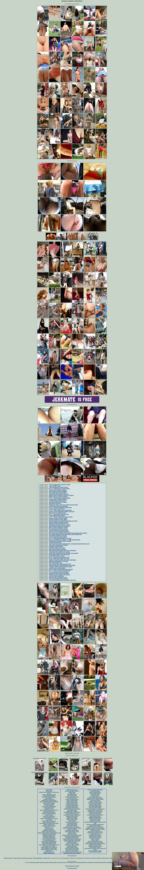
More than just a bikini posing (57, 512)
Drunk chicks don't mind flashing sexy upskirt (62, 565)
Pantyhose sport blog (44, 862)
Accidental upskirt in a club (56, 556)
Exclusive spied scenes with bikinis (59, 573)
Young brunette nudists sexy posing (59, 551)
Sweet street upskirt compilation (58, 491)
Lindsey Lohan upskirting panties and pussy (61, 511)
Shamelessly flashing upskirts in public (60, 541)
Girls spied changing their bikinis (58, 545)
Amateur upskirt (46, 858)
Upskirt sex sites (8, 858)
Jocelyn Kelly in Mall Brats (56, 576)
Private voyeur (17, 858)
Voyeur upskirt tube (72, 855)
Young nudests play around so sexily (59, 484)
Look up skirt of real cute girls (61, 570)
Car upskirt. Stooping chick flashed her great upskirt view (65, 534)
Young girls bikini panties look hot (58, 494)
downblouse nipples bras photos (58, 506)
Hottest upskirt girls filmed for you (58, 523)
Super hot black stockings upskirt (58, 522)
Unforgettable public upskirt (57, 515)
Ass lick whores (90, 862)
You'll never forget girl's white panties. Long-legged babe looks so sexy (69, 543)
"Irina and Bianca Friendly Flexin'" (58, 487)
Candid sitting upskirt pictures (57, 500)
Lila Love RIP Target (54, 486)
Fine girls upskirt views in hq (61, 557)
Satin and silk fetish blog (81, 862)
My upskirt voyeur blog (96, 858)
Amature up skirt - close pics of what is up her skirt (63, 504)
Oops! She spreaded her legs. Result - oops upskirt (63, 553)
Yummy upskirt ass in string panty (58, 530)
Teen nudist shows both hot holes (58, 572)
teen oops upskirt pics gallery (57, 549)
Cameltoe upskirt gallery (56, 546)
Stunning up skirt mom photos (57, 490)
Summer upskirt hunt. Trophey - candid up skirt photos (64, 539)
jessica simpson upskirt (95, 821)
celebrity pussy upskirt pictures (58, 499)
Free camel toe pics (62, 862)
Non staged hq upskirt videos (61, 498)
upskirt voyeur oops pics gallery (58, 518)
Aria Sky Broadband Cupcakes (58, 535)
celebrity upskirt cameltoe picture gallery (60, 566)
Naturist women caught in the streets (59, 574)
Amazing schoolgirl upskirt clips (62, 507)
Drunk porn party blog (34, 862)
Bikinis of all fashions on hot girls (58, 561)
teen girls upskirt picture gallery (58, 502)
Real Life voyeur (105, 858)
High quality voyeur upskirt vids (62, 510)
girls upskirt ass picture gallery (58, 492)
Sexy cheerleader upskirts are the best (60, 564)
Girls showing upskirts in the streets (59, 526)
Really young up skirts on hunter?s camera (61, 495)
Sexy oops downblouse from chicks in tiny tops (62, 580)
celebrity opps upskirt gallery (57, 568)
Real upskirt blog (38, 858)
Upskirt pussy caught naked (61, 488)
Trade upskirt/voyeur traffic (72, 866)
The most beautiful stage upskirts (58, 578)
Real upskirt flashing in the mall (62, 538)
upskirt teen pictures (55, 503)
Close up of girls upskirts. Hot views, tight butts (62, 560)
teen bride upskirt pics (55, 562)
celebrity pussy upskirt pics (57, 508)
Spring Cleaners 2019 (55, 542)
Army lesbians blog (71, 862)
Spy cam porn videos (27, 858)
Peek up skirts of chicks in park (58, 577)
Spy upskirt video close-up (61, 514)
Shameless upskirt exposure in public (59, 525)
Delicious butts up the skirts (57, 547)
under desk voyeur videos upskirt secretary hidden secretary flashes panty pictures (72, 821)
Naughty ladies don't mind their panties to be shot (63, 521)
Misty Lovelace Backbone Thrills (58, 527)
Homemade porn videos (56, 858)
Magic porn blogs (53, 862)
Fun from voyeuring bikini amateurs (59, 531)
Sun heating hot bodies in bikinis (58, 529)
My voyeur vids (87, 858)
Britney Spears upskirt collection (58, 496)
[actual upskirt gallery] (101, 66)
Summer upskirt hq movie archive (63, 517)
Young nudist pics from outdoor (58, 537)
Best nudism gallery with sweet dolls (59, 554)
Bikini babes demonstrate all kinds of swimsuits (62, 550)
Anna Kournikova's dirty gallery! (58, 519)
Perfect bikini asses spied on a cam (59, 558)
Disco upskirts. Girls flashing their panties (61, 569)
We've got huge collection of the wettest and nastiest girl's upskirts (68, 533)
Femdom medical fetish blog (100, 862)
